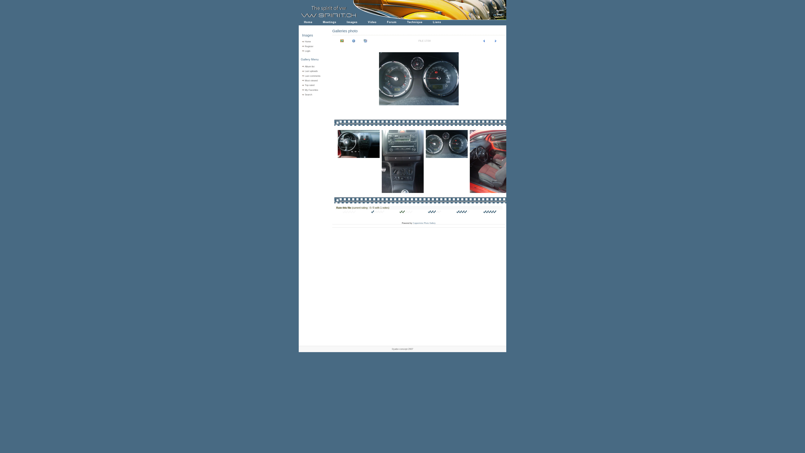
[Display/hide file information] (353, 41)
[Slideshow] (365, 41)
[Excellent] (463, 212)
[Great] (490, 212)
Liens (437, 22)
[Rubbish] (349, 212)
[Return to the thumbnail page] (342, 41)
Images (352, 22)
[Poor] (377, 212)
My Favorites (311, 90)
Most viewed (311, 80)
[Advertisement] (313, 124)
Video (372, 22)
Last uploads (311, 71)
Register (309, 46)
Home (308, 22)
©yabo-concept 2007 (402, 349)
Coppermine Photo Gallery (424, 223)
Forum (392, 22)
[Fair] (406, 212)
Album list (309, 66)
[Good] (434, 212)
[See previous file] (484, 41)
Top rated (309, 85)
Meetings (329, 22)
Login (307, 51)
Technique (414, 22)
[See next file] (496, 41)
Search (308, 94)
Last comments (313, 76)
